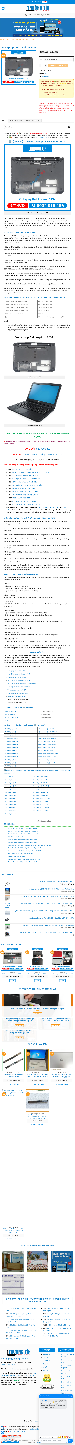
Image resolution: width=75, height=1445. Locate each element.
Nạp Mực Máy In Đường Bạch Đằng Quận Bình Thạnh (24, 859)
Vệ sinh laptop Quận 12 (11, 766)
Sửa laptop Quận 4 (10, 789)
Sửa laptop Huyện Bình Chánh (41, 798)
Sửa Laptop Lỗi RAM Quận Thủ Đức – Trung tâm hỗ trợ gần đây (19, 1032)
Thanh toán (46, 1361)
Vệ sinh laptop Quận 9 (11, 756)
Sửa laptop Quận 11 (10, 810)
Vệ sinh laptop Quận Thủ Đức (46, 747)
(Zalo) (42, 454)
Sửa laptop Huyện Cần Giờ (40, 801)
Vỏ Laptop (30, 39)
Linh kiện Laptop (17, 39)
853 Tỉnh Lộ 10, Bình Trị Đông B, (26, 504)
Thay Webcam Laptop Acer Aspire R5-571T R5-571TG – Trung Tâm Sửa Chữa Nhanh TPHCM (37, 1116)
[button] (3, 8)
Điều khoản (46, 1354)
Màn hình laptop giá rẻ (11, 717)
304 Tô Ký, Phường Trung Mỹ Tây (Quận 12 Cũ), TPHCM (30, 472)
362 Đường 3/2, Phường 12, (60, 1325)
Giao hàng (46, 1364)
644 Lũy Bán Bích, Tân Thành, (25, 491)
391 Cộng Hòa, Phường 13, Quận (26, 478)
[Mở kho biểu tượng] (71, 1437)
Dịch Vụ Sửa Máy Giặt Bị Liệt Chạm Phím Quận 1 (22, 862)
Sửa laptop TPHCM (10, 776)
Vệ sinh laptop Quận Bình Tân (47, 735)
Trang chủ (4, 39)
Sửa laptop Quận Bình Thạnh (41, 779)
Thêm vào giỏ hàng (58, 65)
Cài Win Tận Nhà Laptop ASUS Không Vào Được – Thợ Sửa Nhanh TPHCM (56, 1020)
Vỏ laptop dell (45, 76)
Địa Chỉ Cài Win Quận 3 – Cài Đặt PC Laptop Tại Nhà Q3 (24, 834)
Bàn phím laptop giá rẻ (11, 711)
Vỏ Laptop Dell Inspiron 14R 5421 (37, 974)
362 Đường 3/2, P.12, (21, 498)
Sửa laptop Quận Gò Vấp (40, 783)
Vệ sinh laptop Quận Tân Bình (47, 738)
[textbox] (53, 1441)
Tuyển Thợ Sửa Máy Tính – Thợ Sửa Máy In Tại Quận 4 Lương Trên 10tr (29, 845)
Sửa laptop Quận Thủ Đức (40, 795)
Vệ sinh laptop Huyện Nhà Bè (46, 750)
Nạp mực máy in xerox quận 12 (17, 856)
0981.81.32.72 (54, 454)
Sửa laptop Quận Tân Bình (40, 789)
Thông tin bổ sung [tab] (16, 120)
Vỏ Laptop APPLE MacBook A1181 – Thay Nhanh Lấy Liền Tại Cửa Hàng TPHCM (13, 1230)
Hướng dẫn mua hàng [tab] (33, 120)
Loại (41, 59)
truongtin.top (12, 1369)
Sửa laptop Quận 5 (10, 792)
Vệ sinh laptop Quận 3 (11, 738)
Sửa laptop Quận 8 (10, 801)
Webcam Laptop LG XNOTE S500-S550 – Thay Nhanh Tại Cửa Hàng (37, 1075)
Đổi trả (45, 1367)
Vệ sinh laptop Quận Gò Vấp (46, 729)
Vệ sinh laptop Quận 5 (11, 744)
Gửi (70, 1441)
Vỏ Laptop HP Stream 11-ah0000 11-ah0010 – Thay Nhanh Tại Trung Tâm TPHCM (61, 1076)
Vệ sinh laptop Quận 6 (11, 747)
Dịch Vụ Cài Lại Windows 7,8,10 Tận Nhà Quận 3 (22, 842)
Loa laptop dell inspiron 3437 (17, 696)
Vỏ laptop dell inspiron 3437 (17, 690)
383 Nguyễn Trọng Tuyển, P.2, (25, 475)
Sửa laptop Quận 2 (10, 783)
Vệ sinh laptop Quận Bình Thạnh (47, 732)
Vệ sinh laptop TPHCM (11, 729)
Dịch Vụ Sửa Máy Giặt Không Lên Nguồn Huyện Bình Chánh (25, 850)
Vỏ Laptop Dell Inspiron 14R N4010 (62, 974)
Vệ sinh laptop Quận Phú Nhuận (47, 744)
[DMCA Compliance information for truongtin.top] (47, 1386)
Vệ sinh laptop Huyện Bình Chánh (48, 753)
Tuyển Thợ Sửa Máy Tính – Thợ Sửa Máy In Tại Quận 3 (24, 848)
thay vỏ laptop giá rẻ (41, 137)
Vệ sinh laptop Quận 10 (11, 759)
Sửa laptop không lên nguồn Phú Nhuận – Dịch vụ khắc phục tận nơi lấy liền (19, 1020)
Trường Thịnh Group (8, 1364)
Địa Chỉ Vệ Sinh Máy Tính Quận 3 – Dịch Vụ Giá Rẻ (23, 831)
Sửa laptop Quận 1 (10, 779)
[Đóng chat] (71, 1396)
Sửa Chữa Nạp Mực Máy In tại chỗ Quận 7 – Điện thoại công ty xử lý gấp (37, 1009)
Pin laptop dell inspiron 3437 (17, 671)
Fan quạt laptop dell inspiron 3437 (19, 687)
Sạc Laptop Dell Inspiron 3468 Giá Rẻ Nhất (20, 853)
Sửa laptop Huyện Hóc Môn (41, 807)
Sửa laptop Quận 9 (10, 804)
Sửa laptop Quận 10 (10, 807)
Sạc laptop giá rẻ (10, 720)
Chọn (12, 980)
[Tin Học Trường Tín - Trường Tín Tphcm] (37, 8)
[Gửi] (69, 127)
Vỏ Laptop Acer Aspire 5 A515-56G (12, 974)
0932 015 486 (31, 454)
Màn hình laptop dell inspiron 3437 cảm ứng (22, 683)
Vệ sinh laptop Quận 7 (11, 750)
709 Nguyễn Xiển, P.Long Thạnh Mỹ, (27, 485)
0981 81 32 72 (31, 1375)
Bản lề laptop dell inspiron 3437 (18, 693)
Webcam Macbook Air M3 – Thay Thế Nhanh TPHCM (13, 1075)
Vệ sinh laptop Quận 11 (11, 763)
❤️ (67, 1437)
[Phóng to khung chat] (68, 1396)
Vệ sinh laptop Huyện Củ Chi (46, 759)
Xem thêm (37, 1013)
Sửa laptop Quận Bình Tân (40, 776)
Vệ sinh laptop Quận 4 (11, 741)
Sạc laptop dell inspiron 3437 (17, 677)
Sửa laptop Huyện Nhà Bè (40, 810)
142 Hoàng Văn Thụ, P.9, (24, 501)
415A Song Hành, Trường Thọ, (25, 482)
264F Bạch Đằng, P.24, (23, 488)
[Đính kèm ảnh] (41, 1437)
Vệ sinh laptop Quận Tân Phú (46, 741)
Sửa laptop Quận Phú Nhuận (41, 786)
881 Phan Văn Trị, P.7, (22, 469)
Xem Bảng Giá (34, 1429)
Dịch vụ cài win (66, 1382)
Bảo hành (46, 1370)
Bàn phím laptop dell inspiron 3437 (19, 674)
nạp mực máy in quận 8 (17, 1431)
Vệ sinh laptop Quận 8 (11, 753)
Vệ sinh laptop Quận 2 (11, 735)
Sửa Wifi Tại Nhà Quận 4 (15, 836)
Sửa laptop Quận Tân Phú (40, 792)
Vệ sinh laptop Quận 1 (11, 732)
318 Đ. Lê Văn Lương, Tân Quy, (25, 494)
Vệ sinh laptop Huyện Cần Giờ (47, 756)
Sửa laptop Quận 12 (10, 814)
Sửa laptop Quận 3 (10, 786)
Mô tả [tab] (4, 120)
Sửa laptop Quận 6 (10, 795)
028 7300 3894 (44, 449)
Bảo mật (45, 1357)
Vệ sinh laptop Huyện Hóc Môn (47, 763)
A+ (50, 1437)
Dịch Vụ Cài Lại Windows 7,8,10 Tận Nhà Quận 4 (22, 839)
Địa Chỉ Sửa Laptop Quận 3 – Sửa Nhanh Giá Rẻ (22, 828)
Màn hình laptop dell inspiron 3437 (19, 680)
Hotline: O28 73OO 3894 (34, 2)
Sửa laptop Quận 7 (10, 798)
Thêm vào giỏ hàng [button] (13, 1084)
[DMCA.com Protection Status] (47, 1378)
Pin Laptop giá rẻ (10, 714)
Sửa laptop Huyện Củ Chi (40, 804)
